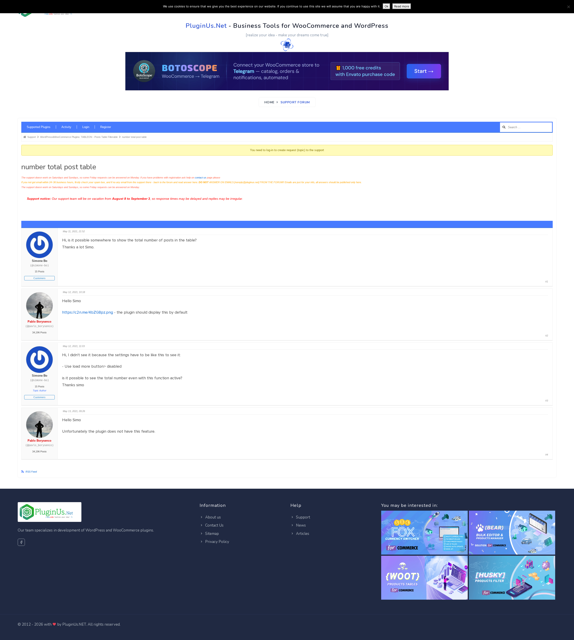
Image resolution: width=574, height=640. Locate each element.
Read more (401, 6)
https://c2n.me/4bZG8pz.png (87, 312)
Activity (66, 127)
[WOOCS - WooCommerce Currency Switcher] (424, 532)
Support (302, 517)
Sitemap (211, 533)
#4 (546, 454)
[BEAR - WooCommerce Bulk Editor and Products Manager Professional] (512, 532)
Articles (302, 533)
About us (212, 517)
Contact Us (214, 525)
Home (269, 102)
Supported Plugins (38, 127)
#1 (546, 281)
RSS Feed (31, 471)
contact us (200, 177)
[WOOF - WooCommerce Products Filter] (512, 577)
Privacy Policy (216, 541)
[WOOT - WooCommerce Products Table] (424, 577)
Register (105, 127)
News (300, 525)
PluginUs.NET (74, 624)
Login (85, 127)
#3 (546, 400)
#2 (546, 335)
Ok (386, 6)
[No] (568, 6)
